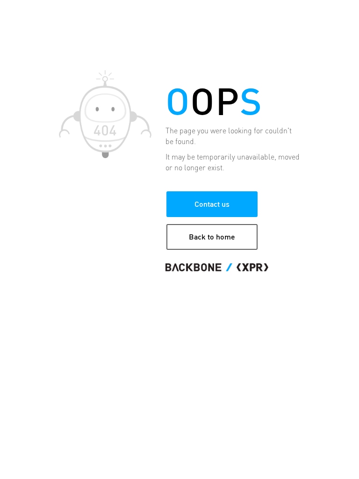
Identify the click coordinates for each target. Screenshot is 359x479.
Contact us (212, 204)
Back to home (212, 236)
